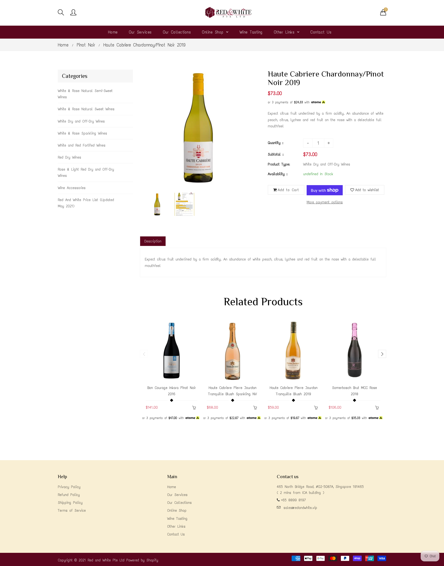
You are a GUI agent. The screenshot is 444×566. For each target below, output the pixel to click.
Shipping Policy (70, 502)
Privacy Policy (69, 487)
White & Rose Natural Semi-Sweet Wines (85, 94)
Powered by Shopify (142, 560)
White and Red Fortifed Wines (81, 145)
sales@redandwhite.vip (300, 507)
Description (152, 241)
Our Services (177, 495)
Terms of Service (72, 510)
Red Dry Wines (69, 157)
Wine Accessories (72, 188)
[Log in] (73, 12)
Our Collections (179, 502)
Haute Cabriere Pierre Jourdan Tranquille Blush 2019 (294, 390)
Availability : (277, 174)
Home (63, 45)
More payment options (325, 202)
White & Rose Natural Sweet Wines (86, 109)
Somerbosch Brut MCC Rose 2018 (354, 390)
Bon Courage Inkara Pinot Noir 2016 (171, 390)
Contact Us (176, 534)
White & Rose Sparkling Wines (82, 133)
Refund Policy (69, 495)
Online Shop (177, 510)
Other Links (176, 526)
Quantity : (275, 143)
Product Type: (279, 164)
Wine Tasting (177, 518)
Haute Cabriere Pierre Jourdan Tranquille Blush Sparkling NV (232, 390)
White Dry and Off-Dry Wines (81, 121)
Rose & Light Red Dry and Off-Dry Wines (86, 172)
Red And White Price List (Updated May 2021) (86, 203)
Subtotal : (276, 154)
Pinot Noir (86, 45)
